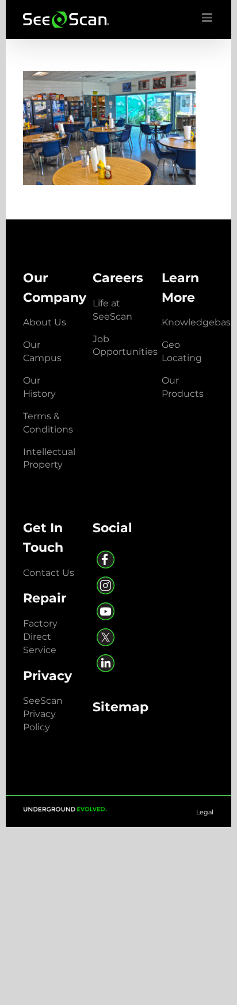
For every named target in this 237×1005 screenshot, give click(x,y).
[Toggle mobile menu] (208, 18)
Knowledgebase (199, 322)
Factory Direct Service (40, 636)
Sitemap (120, 707)
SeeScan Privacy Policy (43, 714)
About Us (44, 322)
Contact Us (48, 572)
